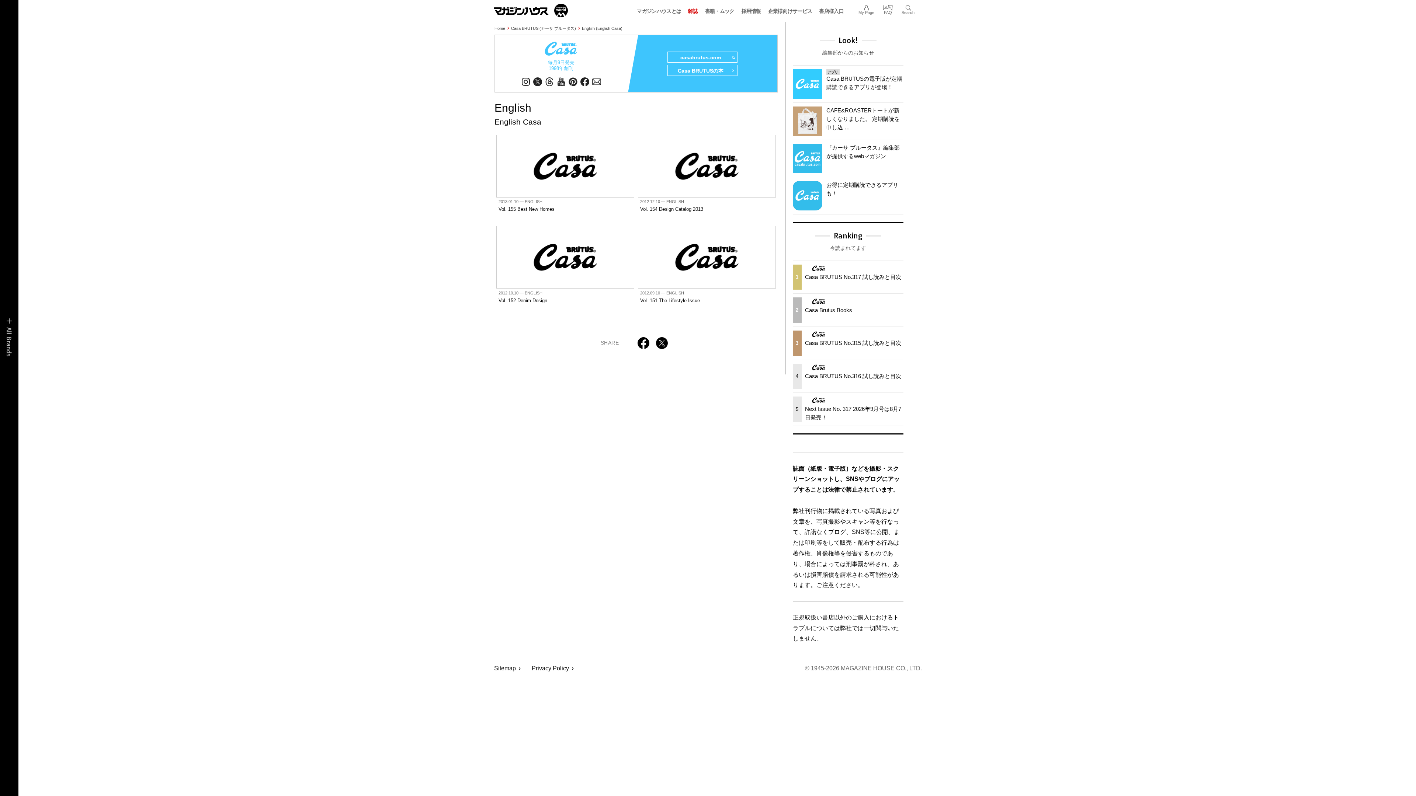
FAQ (887, 7)
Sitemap (505, 668)
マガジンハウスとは (659, 11)
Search (908, 7)
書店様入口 (831, 11)
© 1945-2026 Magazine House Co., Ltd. (863, 668)
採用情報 (751, 11)
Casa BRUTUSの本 (700, 71)
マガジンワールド (531, 10)
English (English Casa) (602, 28)
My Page (866, 7)
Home (499, 28)
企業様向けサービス (790, 11)
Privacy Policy (550, 668)
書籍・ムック (720, 11)
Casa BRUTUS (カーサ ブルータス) (543, 28)
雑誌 (693, 11)
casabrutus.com (700, 57)
